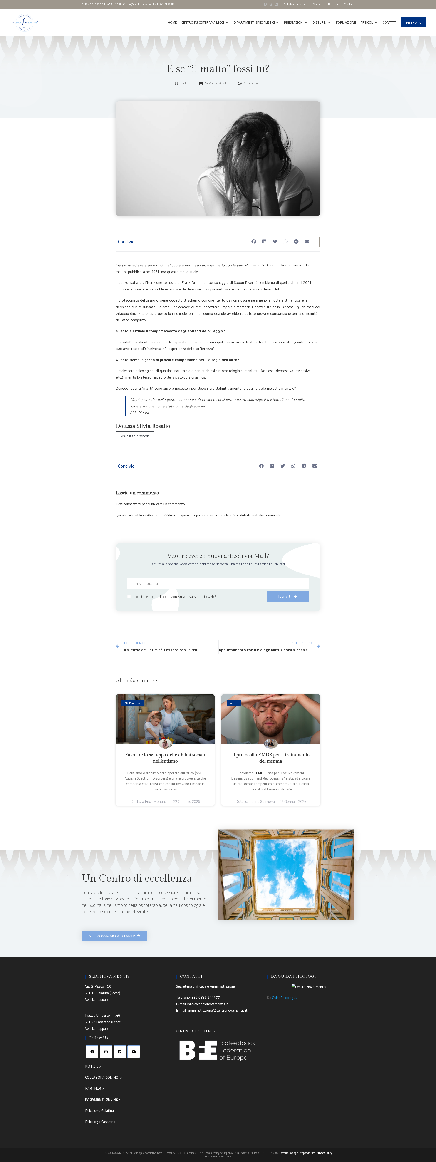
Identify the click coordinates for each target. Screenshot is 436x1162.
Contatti (349, 4)
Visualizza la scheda (135, 436)
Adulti (183, 83)
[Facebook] (92, 1051)
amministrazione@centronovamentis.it (217, 1010)
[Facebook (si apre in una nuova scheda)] (265, 4)
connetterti (132, 504)
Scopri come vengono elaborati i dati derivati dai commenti (235, 515)
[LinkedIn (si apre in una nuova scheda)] (276, 4)
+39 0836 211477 (205, 997)
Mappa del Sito (307, 1153)
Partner (333, 4)
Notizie (317, 4)
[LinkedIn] (120, 1051)
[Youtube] (133, 1051)
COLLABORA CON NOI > (103, 1077)
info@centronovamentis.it (142, 4)
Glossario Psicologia (288, 1153)
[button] (253, 242)
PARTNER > (94, 1088)
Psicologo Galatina (99, 1110)
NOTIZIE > (93, 1066)
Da (282, 997)
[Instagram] (106, 1051)
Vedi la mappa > (97, 999)
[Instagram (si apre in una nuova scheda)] (271, 4)
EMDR (261, 772)
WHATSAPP (167, 4)
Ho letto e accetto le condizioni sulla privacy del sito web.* (175, 596)
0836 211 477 (103, 4)
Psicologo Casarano (100, 1121)
